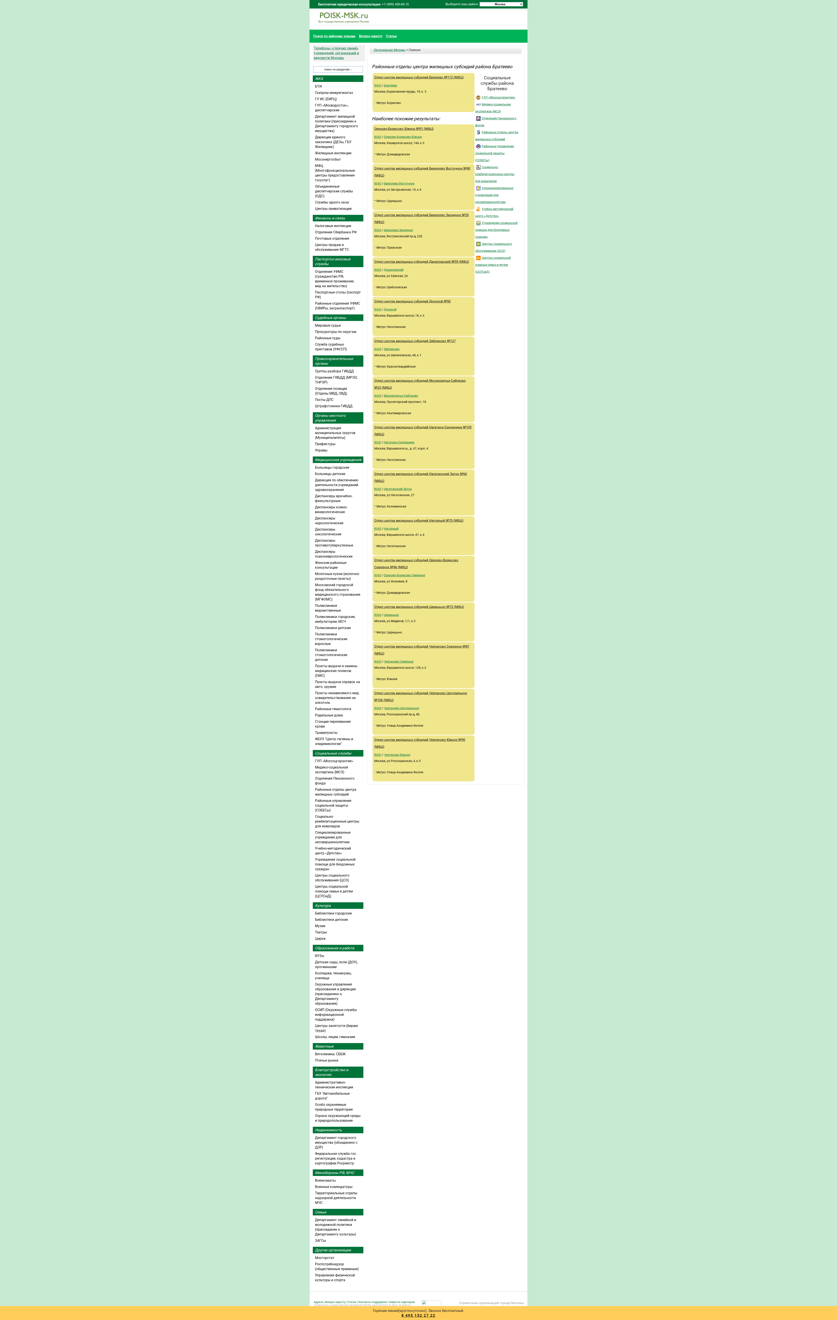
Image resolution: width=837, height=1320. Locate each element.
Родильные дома (329, 715)
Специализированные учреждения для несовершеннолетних (494, 195)
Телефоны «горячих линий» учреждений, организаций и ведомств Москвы (336, 53)
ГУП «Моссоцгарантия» (498, 97)
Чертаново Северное (398, 661)
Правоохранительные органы (334, 361)
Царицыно (391, 615)
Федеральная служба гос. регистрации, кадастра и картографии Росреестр (336, 1158)
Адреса (318, 1302)
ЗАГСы (320, 1241)
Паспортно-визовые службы (332, 261)
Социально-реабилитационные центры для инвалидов (494, 174)
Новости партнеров (402, 1302)
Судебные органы (330, 318)
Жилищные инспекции (333, 153)
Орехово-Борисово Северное (404, 575)
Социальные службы (333, 753)
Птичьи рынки (326, 1060)
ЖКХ (319, 78)
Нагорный (391, 528)
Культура (323, 905)
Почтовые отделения (332, 238)
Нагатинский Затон (398, 489)
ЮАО (377, 85)
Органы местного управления (330, 417)
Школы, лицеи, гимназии (335, 1037)
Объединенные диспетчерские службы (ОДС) (334, 191)
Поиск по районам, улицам (334, 36)
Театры (321, 932)
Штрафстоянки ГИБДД (333, 406)
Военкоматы (325, 1180)
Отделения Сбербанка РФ (336, 232)
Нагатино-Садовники (399, 442)
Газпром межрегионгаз (334, 93)
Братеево (390, 85)
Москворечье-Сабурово (401, 395)
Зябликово (392, 349)
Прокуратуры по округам (335, 332)
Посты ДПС (324, 400)
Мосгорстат (324, 1258)
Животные (324, 1046)
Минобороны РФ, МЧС (334, 1173)
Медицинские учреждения (338, 460)
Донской (390, 309)
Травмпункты (326, 733)
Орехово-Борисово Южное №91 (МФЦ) (404, 129)
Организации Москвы (389, 50)
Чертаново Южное (397, 755)
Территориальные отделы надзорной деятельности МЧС (336, 1198)
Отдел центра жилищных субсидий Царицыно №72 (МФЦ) (419, 607)
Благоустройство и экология (331, 1072)
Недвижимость (328, 1130)
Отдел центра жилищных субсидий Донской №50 (412, 301)
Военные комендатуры (333, 1187)
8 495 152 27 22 (418, 1315)
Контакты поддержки (372, 1302)
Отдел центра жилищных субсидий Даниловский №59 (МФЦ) (421, 262)
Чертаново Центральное (401, 708)
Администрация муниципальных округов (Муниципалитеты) (335, 433)
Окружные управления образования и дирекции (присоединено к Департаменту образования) (335, 994)
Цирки (320, 939)
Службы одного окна (332, 202)
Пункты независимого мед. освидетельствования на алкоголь (337, 698)
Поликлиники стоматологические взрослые (331, 639)
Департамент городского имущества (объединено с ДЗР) (336, 1142)
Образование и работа (334, 948)
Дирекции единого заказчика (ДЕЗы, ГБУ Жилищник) (333, 142)
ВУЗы (319, 956)
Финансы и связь (330, 218)
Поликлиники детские (333, 628)
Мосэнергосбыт (328, 159)
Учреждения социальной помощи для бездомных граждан (496, 230)
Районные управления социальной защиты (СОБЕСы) (494, 153)
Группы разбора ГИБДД (334, 371)
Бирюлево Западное (398, 230)
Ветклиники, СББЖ (330, 1054)
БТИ (318, 86)
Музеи (320, 926)
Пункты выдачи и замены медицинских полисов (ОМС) (336, 671)
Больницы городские (332, 467)
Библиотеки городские (333, 913)
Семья (320, 1212)
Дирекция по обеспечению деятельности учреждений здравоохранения (336, 485)
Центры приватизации (333, 209)
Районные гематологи (333, 709)
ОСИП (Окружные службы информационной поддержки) (336, 1014)
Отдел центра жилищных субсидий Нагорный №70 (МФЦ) (418, 521)
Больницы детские (330, 474)
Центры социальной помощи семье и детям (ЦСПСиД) (493, 264)
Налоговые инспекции (333, 226)
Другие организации (333, 1250)
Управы (321, 450)
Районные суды (327, 338)
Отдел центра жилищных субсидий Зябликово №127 (415, 341)
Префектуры (325, 444)
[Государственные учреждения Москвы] (344, 25)
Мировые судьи (328, 325)
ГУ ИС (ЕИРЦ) (326, 99)
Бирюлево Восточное (399, 183)
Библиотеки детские (331, 920)
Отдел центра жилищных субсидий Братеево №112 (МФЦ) (419, 77)
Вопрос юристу (370, 36)
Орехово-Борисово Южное (403, 137)
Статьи (391, 36)
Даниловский (393, 269)
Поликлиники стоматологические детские (331, 655)
